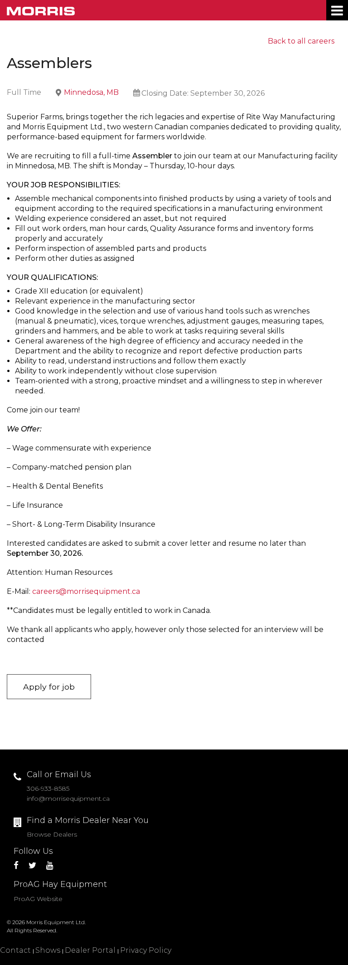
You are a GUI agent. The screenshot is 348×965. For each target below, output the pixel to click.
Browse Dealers (52, 834)
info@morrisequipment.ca (68, 798)
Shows (47, 950)
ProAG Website (38, 899)
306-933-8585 (48, 788)
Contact (15, 950)
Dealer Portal (90, 950)
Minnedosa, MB (91, 92)
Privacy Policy (145, 950)
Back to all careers (301, 41)
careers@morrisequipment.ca (86, 591)
